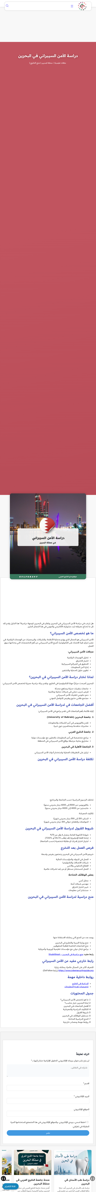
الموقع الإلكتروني (81, 1109)
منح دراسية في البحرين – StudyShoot (66, 954)
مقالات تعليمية (60, 63)
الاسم (86, 1083)
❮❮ (92, 1178)
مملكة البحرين (47, 63)
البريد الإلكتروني (81, 1096)
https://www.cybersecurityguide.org (76, 970)
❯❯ (4, 1178)
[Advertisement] (72, 1140)
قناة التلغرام (10, 1186)
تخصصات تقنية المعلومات (76, 986)
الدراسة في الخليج (80, 983)
